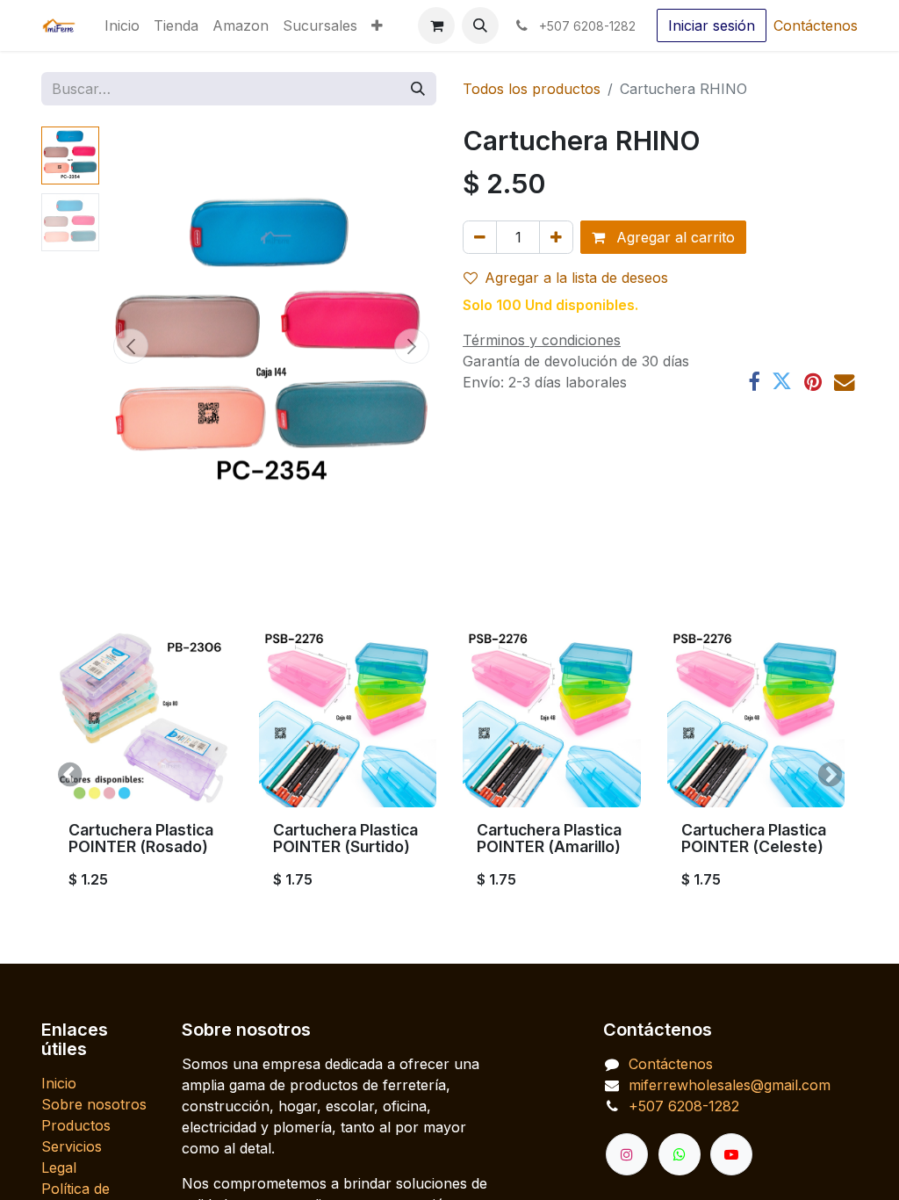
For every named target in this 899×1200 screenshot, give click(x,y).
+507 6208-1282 (684, 1106)
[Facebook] (753, 382)
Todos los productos (532, 89)
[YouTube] (731, 1154)
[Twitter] (782, 382)
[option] (449, 775)
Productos (76, 1125)
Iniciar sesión (711, 25)
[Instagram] (627, 1154)
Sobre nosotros (94, 1104)
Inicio (58, 1083)
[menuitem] (122, 25)
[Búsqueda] (417, 88)
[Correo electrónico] (844, 382)
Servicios (71, 1146)
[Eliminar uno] (480, 237)
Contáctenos (815, 25)
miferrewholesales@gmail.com (730, 1085)
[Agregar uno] (556, 237)
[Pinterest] (813, 382)
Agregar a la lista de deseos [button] (576, 277)
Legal (58, 1167)
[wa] (679, 1154)
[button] (480, 25)
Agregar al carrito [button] (673, 237)
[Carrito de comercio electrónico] (436, 25)
